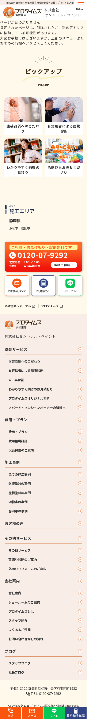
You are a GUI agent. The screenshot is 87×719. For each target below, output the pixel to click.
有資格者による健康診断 (25, 370)
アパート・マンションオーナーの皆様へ (36, 407)
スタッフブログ (19, 663)
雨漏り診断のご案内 (22, 559)
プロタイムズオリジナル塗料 (29, 398)
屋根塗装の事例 (19, 492)
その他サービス (18, 538)
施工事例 (12, 462)
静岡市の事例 (17, 511)
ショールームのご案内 (24, 602)
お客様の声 (14, 523)
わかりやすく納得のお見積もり (30, 389)
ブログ (10, 651)
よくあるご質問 (19, 629)
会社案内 (12, 580)
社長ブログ (16, 672)
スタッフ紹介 (17, 620)
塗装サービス (16, 349)
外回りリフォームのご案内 (27, 568)
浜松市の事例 (17, 501)
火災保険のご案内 (21, 450)
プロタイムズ (50, 306)
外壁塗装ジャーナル (18, 306)
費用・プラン (16, 419)
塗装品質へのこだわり (24, 361)
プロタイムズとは (21, 611)
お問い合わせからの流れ (25, 638)
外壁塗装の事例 (19, 483)
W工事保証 (16, 379)
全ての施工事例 (19, 474)
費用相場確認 (17, 441)
